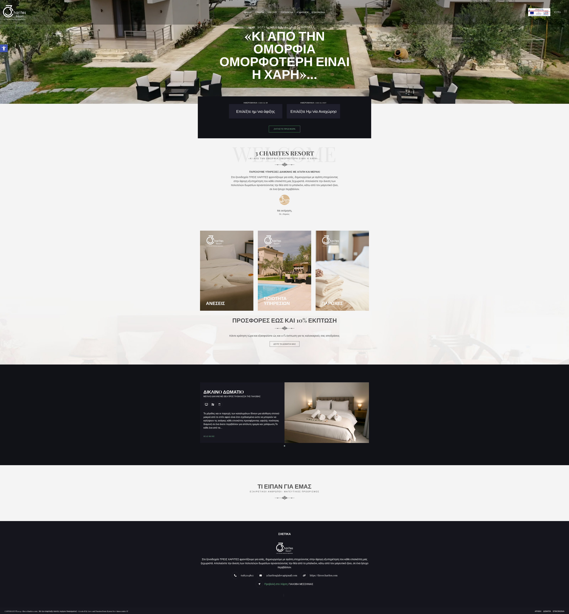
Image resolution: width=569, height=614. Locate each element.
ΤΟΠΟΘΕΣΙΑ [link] (287, 12)
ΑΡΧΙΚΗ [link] (247, 12)
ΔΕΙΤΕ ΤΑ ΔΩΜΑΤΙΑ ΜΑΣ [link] (284, 344)
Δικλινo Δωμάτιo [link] (223, 392)
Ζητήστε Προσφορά (284, 128)
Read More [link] (209, 436)
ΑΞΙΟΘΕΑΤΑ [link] (302, 12)
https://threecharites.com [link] (323, 575)
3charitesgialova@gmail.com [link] (281, 575)
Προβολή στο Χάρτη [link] (276, 584)
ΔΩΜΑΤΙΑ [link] (259, 12)
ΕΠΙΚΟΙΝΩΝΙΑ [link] (318, 12)
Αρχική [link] (538, 611)
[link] (4, 48)
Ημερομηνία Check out (313, 103)
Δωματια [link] (547, 611)
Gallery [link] (272, 12)
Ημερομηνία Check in (256, 103)
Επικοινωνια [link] (558, 611)
